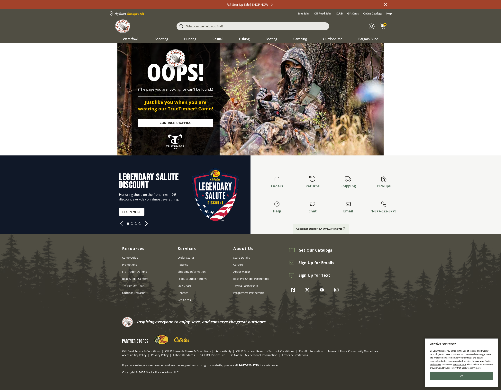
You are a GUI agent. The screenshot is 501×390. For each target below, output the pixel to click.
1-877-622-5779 (383, 211)
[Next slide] (146, 223)
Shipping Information (192, 272)
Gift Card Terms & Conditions (141, 351)
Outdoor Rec (332, 39)
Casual (218, 39)
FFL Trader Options (134, 272)
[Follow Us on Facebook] (293, 290)
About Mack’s (241, 272)
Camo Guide (130, 257)
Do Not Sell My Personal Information (253, 355)
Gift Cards (353, 13)
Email (348, 211)
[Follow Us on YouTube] (322, 290)
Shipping (348, 186)
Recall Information (311, 351)
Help (389, 13)
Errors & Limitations (295, 355)
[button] (385, 4)
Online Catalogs (372, 13)
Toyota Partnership (245, 286)
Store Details (241, 257)
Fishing (244, 39)
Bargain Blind (368, 39)
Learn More (131, 212)
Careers (238, 264)
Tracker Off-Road (133, 286)
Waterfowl (130, 39)
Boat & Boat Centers (135, 279)
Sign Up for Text (314, 275)
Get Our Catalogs (315, 250)
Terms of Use (459, 364)
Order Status (186, 257)
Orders (277, 186)
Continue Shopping (175, 123)
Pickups (384, 186)
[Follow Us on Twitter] (308, 290)
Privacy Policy (160, 355)
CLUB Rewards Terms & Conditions (188, 351)
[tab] (128, 223)
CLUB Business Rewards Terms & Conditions (265, 351)
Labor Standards (184, 355)
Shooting (161, 39)
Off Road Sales (323, 13)
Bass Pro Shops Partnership (251, 279)
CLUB (339, 13)
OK (461, 375)
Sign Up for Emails (316, 263)
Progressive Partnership (249, 293)
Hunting (190, 39)
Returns (312, 186)
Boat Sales (303, 13)
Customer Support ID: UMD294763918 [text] (319, 228)
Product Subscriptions (192, 279)
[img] (383, 26)
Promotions (129, 264)
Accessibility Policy (134, 355)
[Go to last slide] (121, 223)
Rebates (183, 293)
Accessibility (223, 351)
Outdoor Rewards (133, 293)
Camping (300, 39)
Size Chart (184, 286)
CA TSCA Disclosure (212, 355)
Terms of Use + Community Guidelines (353, 351)
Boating (271, 39)
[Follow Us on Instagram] (337, 290)
